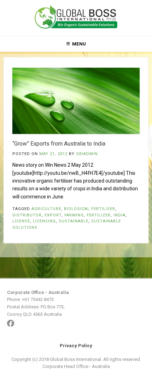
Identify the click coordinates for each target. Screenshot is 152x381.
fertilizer (99, 215)
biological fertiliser (89, 209)
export (53, 215)
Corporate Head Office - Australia (76, 366)
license (21, 221)
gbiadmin (87, 154)
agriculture (46, 209)
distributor (27, 215)
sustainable (73, 221)
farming (74, 215)
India (119, 215)
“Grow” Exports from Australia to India (58, 143)
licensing (44, 221)
